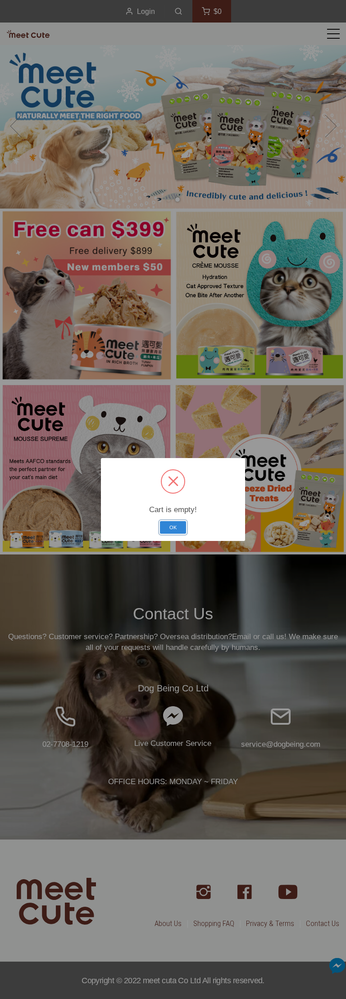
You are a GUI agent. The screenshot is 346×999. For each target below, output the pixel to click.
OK (173, 527)
